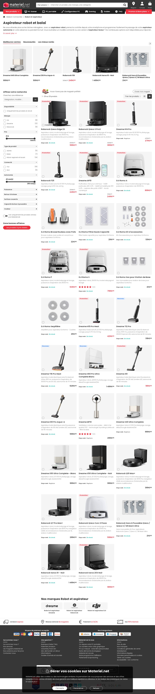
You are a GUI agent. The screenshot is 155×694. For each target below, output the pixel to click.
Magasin (133, 8)
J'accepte (59, 688)
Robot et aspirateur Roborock (74, 611)
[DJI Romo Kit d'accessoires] (134, 216)
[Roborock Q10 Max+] (134, 457)
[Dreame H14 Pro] (134, 113)
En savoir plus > (32, 681)
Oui (22, 167)
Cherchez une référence (13, 95)
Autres (22, 151)
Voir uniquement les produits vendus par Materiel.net (22, 216)
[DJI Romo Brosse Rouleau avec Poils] (59, 216)
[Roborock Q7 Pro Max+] (59, 507)
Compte (142, 8)
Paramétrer (78, 688)
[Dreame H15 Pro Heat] (96, 310)
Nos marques (122, 646)
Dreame (22, 123)
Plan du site (121, 644)
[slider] (7, 139)
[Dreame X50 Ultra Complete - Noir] (96, 457)
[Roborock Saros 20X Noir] (96, 557)
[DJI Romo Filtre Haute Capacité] (96, 216)
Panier (150, 8)
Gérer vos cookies (124, 658)
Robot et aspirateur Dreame (52, 611)
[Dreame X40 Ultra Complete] (134, 406)
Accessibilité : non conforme (127, 660)
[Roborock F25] (59, 165)
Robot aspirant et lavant (22, 157)
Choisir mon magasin (142, 91)
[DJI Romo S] (96, 261)
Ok (35, 99)
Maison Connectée (15, 17)
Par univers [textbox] (42, 5)
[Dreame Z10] (134, 358)
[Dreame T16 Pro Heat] (59, 358)
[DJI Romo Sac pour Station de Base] (134, 261)
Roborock (22, 127)
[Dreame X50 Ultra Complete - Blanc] (59, 457)
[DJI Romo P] (59, 261)
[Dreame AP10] (96, 165)
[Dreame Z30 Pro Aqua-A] (59, 406)
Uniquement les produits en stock (19, 111)
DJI (22, 120)
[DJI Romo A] (134, 165)
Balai (22, 154)
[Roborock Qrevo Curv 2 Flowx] (96, 507)
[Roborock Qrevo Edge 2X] (59, 113)
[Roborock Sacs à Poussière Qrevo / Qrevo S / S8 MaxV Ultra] (134, 507)
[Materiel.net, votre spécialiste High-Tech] (16, 5)
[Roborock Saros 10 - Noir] (59, 557)
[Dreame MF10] (96, 406)
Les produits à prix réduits (16, 227)
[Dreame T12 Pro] (134, 310)
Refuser (96, 688)
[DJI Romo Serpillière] (59, 310)
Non (22, 170)
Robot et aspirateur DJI (97, 610)
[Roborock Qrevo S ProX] (96, 113)
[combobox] (42, 5)
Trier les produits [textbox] (132, 96)
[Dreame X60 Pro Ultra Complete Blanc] (96, 358)
